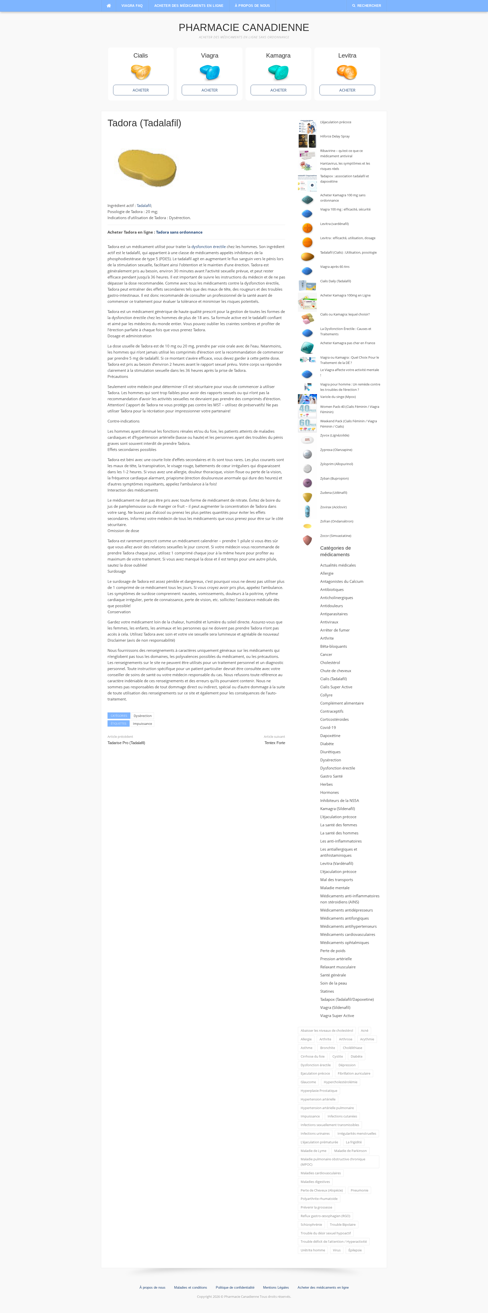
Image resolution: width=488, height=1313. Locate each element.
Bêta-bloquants (333, 646)
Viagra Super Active (337, 1015)
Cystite (337, 1056)
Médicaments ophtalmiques (344, 942)
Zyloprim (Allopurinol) (336, 464)
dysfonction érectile (208, 246)
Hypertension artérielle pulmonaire (327, 1108)
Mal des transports (336, 879)
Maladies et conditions (190, 1287)
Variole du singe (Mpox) (338, 396)
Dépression (347, 1065)
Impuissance (142, 723)
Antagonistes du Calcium (341, 581)
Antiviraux (329, 621)
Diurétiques (330, 751)
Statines (327, 991)
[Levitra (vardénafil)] (307, 228)
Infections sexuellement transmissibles (330, 1125)
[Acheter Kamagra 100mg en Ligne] (307, 302)
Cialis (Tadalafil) (333, 678)
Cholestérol (330, 662)
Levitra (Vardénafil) (336, 863)
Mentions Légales (276, 1287)
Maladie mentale (334, 887)
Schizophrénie (311, 1224)
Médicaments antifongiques (344, 918)
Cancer (326, 654)
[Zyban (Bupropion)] (307, 483)
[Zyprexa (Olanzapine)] (307, 454)
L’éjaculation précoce (335, 122)
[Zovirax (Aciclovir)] (307, 511)
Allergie (326, 573)
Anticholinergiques (336, 597)
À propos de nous (252, 6)
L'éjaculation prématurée (319, 1142)
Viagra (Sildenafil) (335, 1007)
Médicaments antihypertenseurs (348, 926)
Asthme (306, 1047)
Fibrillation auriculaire (354, 1073)
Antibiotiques (332, 589)
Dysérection (143, 715)
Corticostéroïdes (334, 719)
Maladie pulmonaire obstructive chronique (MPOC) (333, 1162)
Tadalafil (144, 205)
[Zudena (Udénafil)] (307, 497)
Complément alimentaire (342, 703)
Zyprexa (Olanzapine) (336, 449)
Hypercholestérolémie (340, 1082)
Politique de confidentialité (235, 1287)
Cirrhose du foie (313, 1056)
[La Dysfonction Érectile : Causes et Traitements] (307, 333)
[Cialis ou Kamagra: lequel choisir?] (307, 319)
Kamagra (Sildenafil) (337, 808)
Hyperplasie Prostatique (319, 1090)
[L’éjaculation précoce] (307, 126)
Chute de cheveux (335, 670)
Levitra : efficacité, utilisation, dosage (347, 238)
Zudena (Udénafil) (333, 492)
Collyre (326, 694)
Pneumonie (359, 1190)
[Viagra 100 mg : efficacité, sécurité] (307, 214)
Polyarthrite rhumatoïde (319, 1198)
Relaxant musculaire (338, 966)
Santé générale (333, 974)
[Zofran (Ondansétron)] (307, 526)
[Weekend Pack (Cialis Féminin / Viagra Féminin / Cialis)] (307, 425)
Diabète (327, 743)
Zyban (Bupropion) (334, 478)
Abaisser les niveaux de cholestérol (327, 1030)
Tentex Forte (275, 743)
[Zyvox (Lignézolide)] (307, 440)
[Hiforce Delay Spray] (307, 141)
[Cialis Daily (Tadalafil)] (307, 285)
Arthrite (327, 638)
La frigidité (354, 1142)
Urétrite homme (313, 1250)
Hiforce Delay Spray (335, 136)
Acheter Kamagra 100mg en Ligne (345, 295)
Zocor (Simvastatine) (335, 535)
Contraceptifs (331, 711)
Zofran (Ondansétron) (336, 521)
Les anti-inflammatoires (341, 841)
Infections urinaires (315, 1133)
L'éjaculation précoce (338, 816)
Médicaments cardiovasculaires (347, 934)
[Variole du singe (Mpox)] (307, 399)
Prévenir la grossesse (316, 1207)
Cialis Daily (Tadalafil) (335, 281)
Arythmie (367, 1039)
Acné (364, 1030)
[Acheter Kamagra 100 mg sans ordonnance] (307, 199)
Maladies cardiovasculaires (321, 1173)
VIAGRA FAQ (132, 6)
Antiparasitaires (334, 613)
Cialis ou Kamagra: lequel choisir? (345, 314)
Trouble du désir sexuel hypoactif (326, 1233)
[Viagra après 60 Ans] (307, 271)
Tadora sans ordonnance (179, 232)
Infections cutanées (342, 1116)
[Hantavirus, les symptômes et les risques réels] (307, 167)
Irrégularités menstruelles (357, 1133)
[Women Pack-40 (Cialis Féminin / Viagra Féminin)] (307, 411)
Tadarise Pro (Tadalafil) (126, 743)
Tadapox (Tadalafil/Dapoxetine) (347, 999)
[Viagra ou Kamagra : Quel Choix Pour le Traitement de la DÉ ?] (307, 360)
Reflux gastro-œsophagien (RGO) (325, 1216)
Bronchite (327, 1047)
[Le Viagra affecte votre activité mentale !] (307, 374)
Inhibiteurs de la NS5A (339, 800)
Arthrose (345, 1039)
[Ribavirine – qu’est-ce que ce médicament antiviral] (307, 154)
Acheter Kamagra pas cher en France (347, 343)
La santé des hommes (339, 832)
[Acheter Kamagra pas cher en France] (307, 347)
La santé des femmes (338, 824)
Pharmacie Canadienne (244, 27)
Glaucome (308, 1082)
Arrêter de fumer (335, 630)
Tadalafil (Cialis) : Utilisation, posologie (348, 252)
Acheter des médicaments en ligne (189, 6)
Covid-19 (328, 727)
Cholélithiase (352, 1047)
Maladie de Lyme (313, 1150)
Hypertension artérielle (318, 1099)
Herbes (326, 784)
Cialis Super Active (336, 686)
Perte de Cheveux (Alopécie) (322, 1190)
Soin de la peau (333, 983)
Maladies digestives (315, 1181)
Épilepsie (355, 1250)
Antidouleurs (331, 605)
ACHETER (141, 90)
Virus (337, 1250)
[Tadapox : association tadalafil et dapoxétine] (307, 182)
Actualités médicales (338, 565)
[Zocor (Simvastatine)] (307, 540)
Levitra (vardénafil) (334, 223)
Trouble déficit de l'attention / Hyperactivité (334, 1241)
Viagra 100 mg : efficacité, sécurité (345, 209)
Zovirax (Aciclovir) (333, 507)
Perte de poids (332, 950)
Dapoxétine (330, 735)
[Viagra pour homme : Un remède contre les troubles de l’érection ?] (307, 387)
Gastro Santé (331, 776)
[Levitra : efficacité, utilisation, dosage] (307, 242)
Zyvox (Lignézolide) (334, 435)
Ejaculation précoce (315, 1073)
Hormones (329, 792)
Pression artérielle (336, 958)
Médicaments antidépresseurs (346, 910)
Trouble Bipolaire (343, 1224)
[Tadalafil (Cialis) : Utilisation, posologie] (307, 257)
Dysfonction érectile (337, 768)
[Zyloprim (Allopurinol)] (307, 468)
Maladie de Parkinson (350, 1150)
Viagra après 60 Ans (334, 266)
